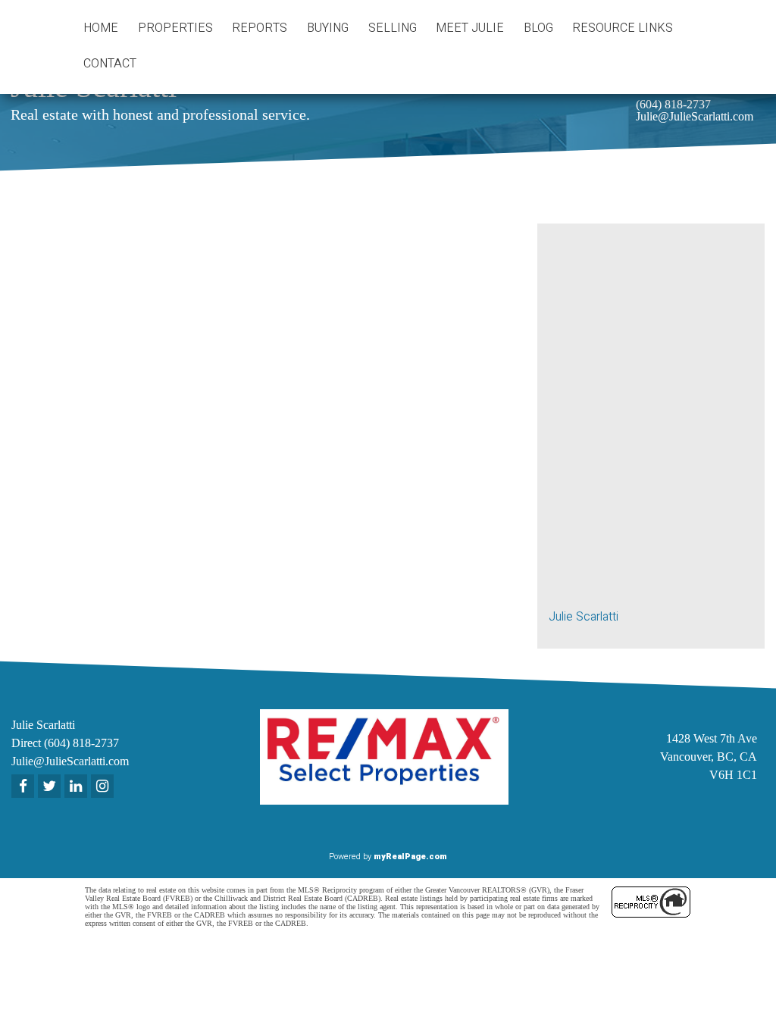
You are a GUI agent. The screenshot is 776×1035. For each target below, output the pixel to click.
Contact (109, 64)
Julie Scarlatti (583, 617)
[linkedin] (77, 787)
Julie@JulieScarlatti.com (694, 116)
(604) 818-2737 (673, 104)
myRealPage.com (410, 856)
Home (100, 28)
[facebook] (24, 787)
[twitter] (51, 787)
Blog (538, 28)
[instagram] (104, 787)
